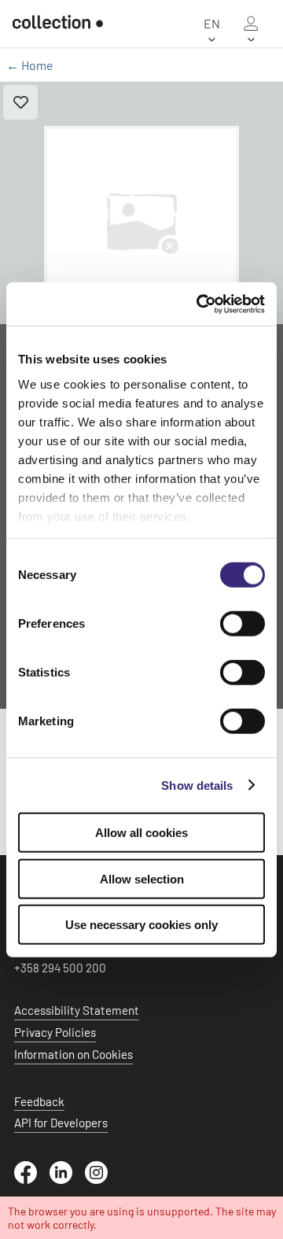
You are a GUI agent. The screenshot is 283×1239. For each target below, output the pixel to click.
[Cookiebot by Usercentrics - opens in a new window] (199, 303)
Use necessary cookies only (141, 924)
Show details (197, 784)
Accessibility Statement (76, 1010)
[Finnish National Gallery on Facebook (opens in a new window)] (32, 1179)
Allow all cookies (141, 832)
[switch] (242, 623)
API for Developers (61, 1122)
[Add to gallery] (20, 102)
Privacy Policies (55, 1032)
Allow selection (142, 878)
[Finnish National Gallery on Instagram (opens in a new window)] (102, 1179)
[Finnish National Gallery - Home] (51, 23)
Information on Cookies (73, 1054)
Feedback (39, 1101)
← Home (29, 64)
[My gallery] (250, 23)
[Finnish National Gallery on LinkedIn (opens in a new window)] (67, 1179)
